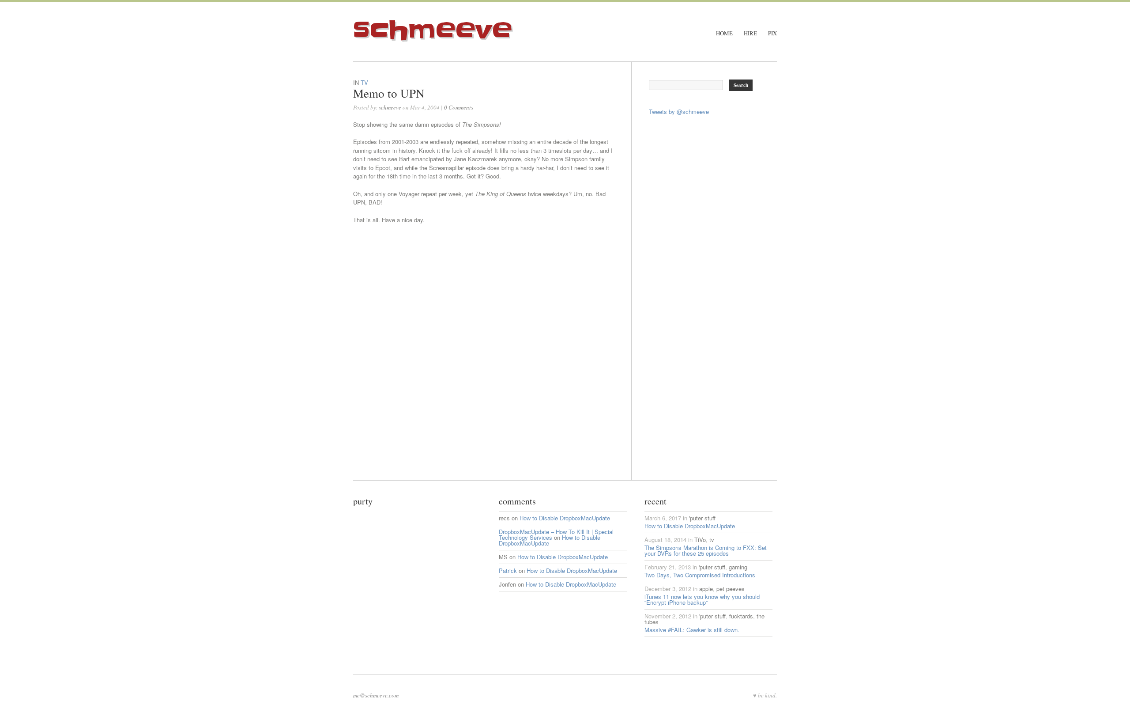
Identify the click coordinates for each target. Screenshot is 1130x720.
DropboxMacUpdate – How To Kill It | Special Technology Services (556, 534)
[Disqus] (492, 369)
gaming (738, 567)
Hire (750, 33)
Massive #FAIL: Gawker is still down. (691, 629)
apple (706, 588)
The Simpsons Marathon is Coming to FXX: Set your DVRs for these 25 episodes (705, 550)
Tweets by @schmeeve (679, 111)
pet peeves (730, 588)
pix (772, 33)
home (724, 33)
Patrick (508, 570)
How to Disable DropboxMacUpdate (565, 518)
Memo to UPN (389, 93)
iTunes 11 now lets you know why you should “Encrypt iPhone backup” (702, 599)
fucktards (741, 616)
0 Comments (458, 107)
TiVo (700, 539)
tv (364, 82)
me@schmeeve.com (376, 695)
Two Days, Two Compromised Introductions (699, 575)
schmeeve (432, 30)
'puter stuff (702, 518)
